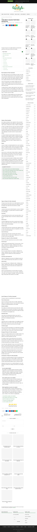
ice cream (30, 186)
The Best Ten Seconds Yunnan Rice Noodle (10, 177)
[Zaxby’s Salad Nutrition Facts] (33, 41)
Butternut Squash (30, 163)
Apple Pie (30, 168)
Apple (30, 131)
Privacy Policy (27, 514)
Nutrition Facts (30, 104)
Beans (30, 202)
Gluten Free (30, 124)
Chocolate (30, 166)
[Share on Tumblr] (13, 25)
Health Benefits (30, 106)
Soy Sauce (30, 143)
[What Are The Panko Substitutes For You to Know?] (18, 439)
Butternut (30, 175)
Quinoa (30, 136)
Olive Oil (30, 150)
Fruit (30, 221)
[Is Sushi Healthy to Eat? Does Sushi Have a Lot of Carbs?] (28, 22)
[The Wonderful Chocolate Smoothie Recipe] (7, 439)
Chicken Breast (30, 122)
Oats (30, 230)
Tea (30, 159)
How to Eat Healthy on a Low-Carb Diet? (33, 64)
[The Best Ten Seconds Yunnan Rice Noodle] (7, 453)
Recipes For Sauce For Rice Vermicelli (7, 66)
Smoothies (30, 140)
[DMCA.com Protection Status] (3, 514)
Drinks (30, 214)
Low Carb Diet (23, 14)
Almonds (30, 120)
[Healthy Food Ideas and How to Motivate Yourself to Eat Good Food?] (33, 50)
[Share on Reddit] (15, 25)
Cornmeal (30, 182)
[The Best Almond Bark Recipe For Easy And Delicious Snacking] (18, 453)
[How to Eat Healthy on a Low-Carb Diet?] (33, 60)
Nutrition (12, 14)
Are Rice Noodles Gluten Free (8, 175)
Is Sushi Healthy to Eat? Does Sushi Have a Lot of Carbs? (28, 26)
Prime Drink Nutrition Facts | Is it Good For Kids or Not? (33, 36)
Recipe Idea (30, 110)
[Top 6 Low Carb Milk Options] (28, 50)
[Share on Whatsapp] (17, 25)
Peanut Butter (30, 198)
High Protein (30, 152)
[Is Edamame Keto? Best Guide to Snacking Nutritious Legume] (28, 41)
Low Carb (30, 115)
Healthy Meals (30, 177)
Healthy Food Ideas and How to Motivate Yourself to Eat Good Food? (33, 55)
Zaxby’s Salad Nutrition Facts (33, 45)
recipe (30, 138)
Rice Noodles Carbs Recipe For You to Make (10, 174)
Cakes (30, 161)
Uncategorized (28, 80)
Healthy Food (6, 14)
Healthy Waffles (30, 184)
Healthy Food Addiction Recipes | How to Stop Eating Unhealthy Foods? (33, 27)
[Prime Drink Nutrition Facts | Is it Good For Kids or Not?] (33, 32)
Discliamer (14, 507)
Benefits (30, 113)
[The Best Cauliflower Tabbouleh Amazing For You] (7, 467)
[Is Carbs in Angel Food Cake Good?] (18, 467)
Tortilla (30, 205)
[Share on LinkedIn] (11, 25)
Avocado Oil (30, 228)
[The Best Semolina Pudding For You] (7, 495)
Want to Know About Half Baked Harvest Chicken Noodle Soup (13, 170)
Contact (26, 522)
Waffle (30, 223)
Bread (30, 170)
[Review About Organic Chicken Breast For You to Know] (18, 481)
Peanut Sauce (5, 59)
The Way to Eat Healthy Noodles (8, 400)
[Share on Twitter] (8, 25)
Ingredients (30, 108)
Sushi (30, 173)
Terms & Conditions (28, 516)
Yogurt (30, 207)
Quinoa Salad (30, 191)
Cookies (30, 193)
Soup (30, 154)
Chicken (30, 127)
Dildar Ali (5, 22)
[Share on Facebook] (6, 25)
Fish (30, 129)
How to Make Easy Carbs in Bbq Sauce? (9, 171)
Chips (30, 219)
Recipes (28, 14)
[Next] (14, 1)
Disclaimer (26, 518)
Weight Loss (30, 200)
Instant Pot (30, 196)
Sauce (4, 56)
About (26, 520)
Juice (30, 156)
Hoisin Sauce (5, 62)
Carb (30, 147)
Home (2, 14)
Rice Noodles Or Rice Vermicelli (7, 53)
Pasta (30, 216)
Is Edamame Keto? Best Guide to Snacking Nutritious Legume (28, 45)
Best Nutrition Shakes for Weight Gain (28, 36)
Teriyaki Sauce (5, 63)
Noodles (30, 209)
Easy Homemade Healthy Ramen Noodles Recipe (11, 178)
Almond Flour (30, 145)
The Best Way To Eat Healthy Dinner (28, 64)
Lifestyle (27, 73)
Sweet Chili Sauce (6, 69)
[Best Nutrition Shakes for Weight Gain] (28, 32)
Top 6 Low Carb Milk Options (27, 54)
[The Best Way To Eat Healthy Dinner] (28, 60)
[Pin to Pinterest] (10, 25)
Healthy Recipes (30, 235)
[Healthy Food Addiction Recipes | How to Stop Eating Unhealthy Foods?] (33, 22)
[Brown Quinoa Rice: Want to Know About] (7, 481)
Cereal (30, 232)
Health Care (17, 14)
